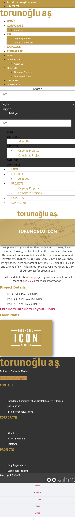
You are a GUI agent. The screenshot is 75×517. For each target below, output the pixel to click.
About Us (18, 30)
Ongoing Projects (23, 38)
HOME (11, 21)
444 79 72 (29, 280)
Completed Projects (23, 42)
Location (37, 499)
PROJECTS (13, 34)
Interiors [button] (25, 309)
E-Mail (37, 513)
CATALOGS (14, 46)
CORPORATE (15, 25)
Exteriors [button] (8, 309)
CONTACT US (15, 51)
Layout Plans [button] (44, 309)
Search (37, 88)
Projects (37, 492)
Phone (37, 506)
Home (37, 486)
